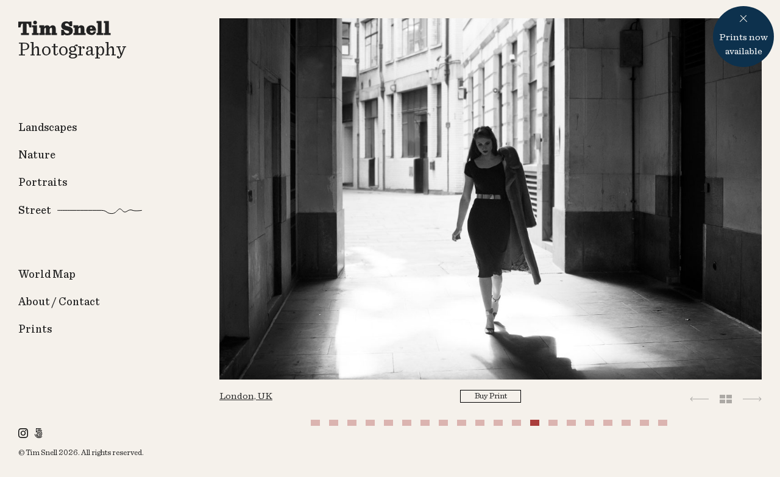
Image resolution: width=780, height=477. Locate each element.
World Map (47, 274)
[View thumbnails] (726, 398)
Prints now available (743, 43)
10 (481, 426)
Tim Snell (41, 453)
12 (518, 426)
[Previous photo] (699, 398)
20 (664, 426)
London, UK (245, 396)
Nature (36, 155)
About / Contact (59, 302)
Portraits (42, 182)
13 (536, 426)
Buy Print (491, 396)
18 (628, 426)
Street (34, 210)
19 (646, 426)
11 (500, 426)
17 (609, 426)
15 (573, 426)
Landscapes (47, 127)
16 (591, 426)
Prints (35, 329)
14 (554, 426)
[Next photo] (752, 398)
